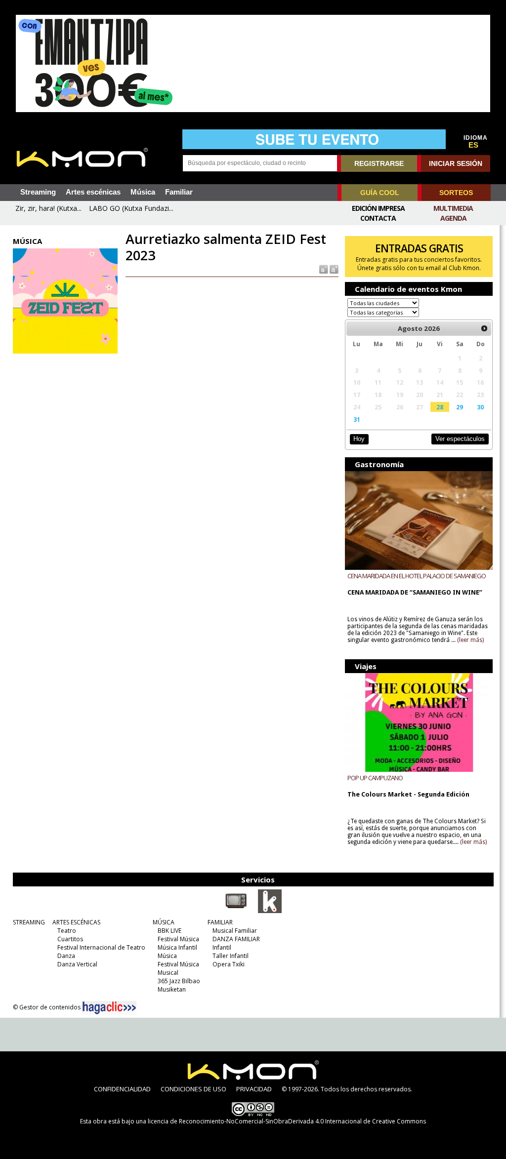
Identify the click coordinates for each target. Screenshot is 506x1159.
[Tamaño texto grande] (333, 269)
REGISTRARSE (379, 163)
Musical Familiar (234, 930)
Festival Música (178, 939)
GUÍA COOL (379, 193)
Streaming (38, 192)
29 (459, 407)
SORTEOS (456, 193)
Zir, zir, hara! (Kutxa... (48, 208)
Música (142, 192)
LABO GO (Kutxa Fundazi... (131, 208)
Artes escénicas (93, 192)
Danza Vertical (77, 964)
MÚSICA (163, 922)
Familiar (179, 192)
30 (480, 407)
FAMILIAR (220, 922)
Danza (66, 956)
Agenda (453, 218)
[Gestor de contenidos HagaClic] (109, 1008)
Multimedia (453, 208)
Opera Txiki (228, 964)
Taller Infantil (230, 956)
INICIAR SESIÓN (455, 163)
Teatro (66, 930)
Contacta (378, 218)
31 (356, 419)
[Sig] (484, 328)
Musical (168, 972)
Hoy (359, 438)
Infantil (221, 947)
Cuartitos (70, 939)
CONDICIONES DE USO (193, 1088)
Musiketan (172, 989)
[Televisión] (236, 911)
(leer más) (470, 640)
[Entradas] (270, 911)
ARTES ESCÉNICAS (76, 922)
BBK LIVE (169, 930)
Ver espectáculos (460, 438)
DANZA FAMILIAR (236, 939)
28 (439, 407)
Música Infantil (177, 947)
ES (473, 145)
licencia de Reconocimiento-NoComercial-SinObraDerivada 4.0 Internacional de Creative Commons (287, 1121)
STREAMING (29, 922)
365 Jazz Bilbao (179, 981)
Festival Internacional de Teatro (101, 947)
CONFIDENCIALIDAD (122, 1088)
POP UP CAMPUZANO (375, 777)
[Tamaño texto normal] (323, 269)
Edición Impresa (378, 208)
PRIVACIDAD (254, 1088)
